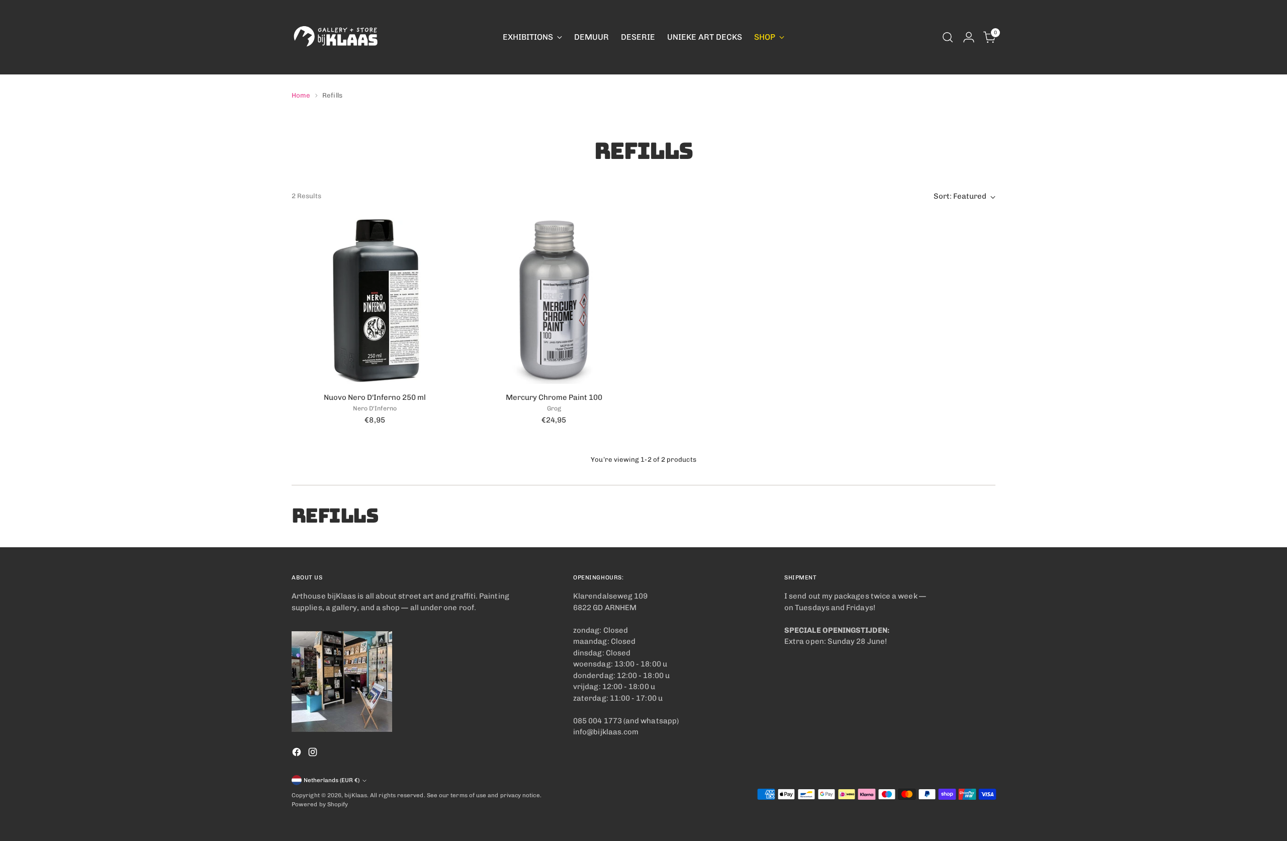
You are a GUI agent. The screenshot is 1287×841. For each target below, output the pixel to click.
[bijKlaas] (337, 37)
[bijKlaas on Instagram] (314, 754)
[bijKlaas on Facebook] (298, 754)
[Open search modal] (948, 37)
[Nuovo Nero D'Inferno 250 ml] (375, 300)
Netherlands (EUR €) (331, 780)
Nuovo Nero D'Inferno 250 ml (375, 397)
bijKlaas (355, 795)
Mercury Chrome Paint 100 (554, 397)
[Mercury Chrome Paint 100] (554, 300)
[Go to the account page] (969, 37)
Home (301, 95)
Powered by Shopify (320, 804)
